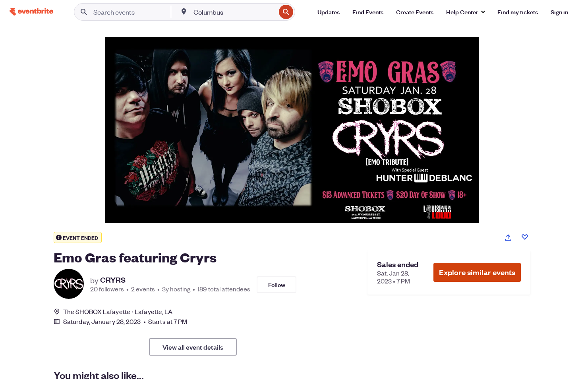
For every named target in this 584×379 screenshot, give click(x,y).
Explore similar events (477, 272)
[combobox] (234, 12)
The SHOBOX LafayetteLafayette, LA (117, 311)
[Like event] (524, 237)
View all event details (192, 347)
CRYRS (113, 279)
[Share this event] (508, 237)
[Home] (31, 11)
